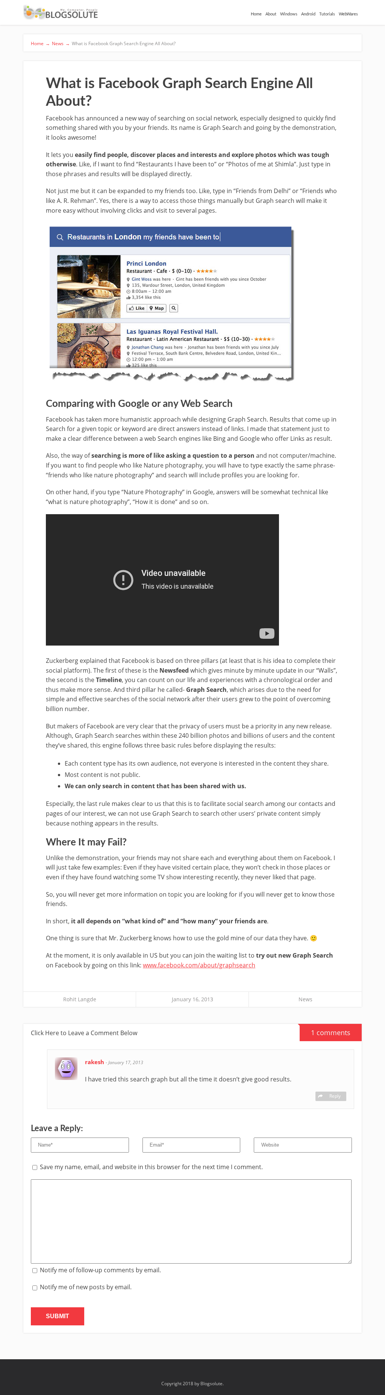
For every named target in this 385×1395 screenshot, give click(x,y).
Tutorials (327, 14)
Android (308, 14)
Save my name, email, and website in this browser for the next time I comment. (151, 1167)
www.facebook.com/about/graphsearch (199, 965)
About (270, 14)
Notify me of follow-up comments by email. (100, 1270)
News (305, 999)
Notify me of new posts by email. (86, 1287)
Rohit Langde (79, 999)
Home (256, 14)
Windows (288, 14)
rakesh (95, 1062)
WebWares (348, 14)
